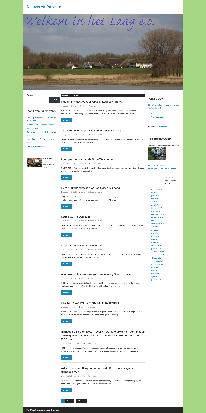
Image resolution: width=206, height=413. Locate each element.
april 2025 (155, 239)
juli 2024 (154, 267)
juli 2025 (154, 230)
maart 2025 (155, 242)
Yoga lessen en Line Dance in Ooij (81, 245)
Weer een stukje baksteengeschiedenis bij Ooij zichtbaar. (96, 274)
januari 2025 (156, 249)
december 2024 (157, 252)
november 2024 (157, 255)
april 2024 (155, 277)
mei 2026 (155, 199)
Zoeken (30, 95)
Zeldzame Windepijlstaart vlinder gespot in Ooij (91, 130)
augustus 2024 (157, 264)
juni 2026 (155, 195)
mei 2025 (155, 236)
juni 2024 (155, 270)
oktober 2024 (156, 258)
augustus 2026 (157, 189)
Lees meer (66, 120)
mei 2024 (155, 273)
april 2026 (155, 202)
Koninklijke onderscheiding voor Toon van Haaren (92, 101)
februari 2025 (156, 245)
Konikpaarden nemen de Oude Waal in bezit (88, 159)
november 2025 (157, 217)
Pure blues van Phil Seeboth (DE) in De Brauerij (90, 302)
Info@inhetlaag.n (163, 126)
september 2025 (157, 224)
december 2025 (157, 214)
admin (84, 106)
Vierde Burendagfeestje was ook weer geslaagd (90, 187)
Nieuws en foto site (44, 6)
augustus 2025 (157, 227)
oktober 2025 (156, 220)
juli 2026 (154, 192)
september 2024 (157, 261)
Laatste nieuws (97, 106)
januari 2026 (156, 211)
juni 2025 (155, 233)
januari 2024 (156, 280)
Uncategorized (157, 117)
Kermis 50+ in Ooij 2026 (75, 216)
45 (79, 401)
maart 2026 (155, 205)
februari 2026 (156, 208)
